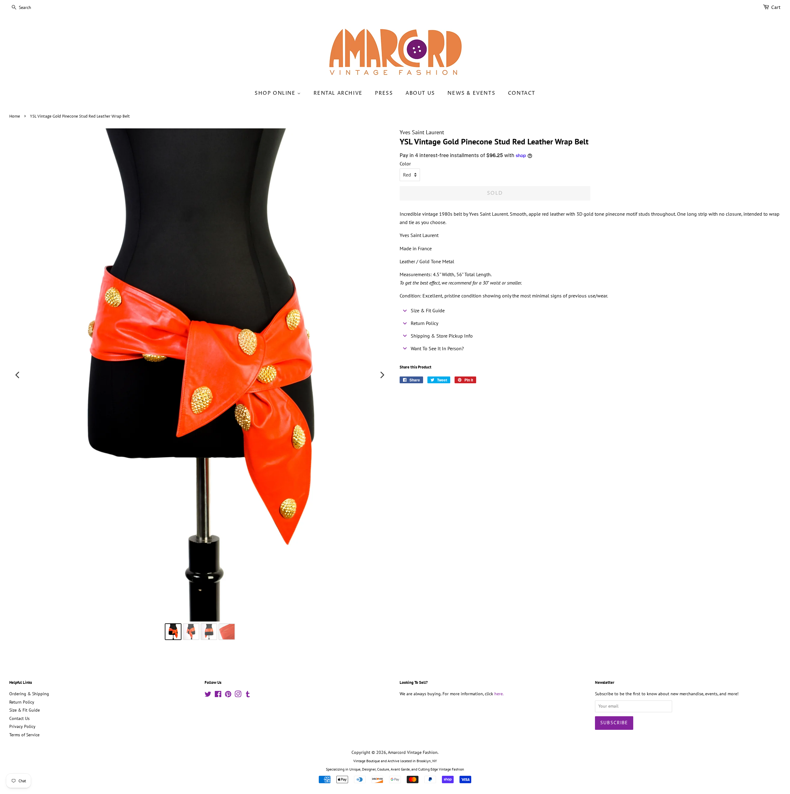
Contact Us (19, 718)
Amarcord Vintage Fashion (413, 752)
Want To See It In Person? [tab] (437, 348)
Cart (776, 7)
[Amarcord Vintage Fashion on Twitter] (208, 695)
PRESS (384, 93)
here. (499, 693)
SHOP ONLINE (276, 93)
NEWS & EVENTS (471, 93)
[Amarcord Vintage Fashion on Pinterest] (228, 695)
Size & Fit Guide (24, 710)
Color (405, 163)
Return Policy (21, 702)
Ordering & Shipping (29, 693)
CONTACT (521, 93)
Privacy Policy (22, 726)
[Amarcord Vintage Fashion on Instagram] (238, 695)
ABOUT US (420, 93)
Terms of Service (24, 735)
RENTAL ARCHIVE (338, 93)
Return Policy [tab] (424, 323)
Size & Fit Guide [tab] (428, 310)
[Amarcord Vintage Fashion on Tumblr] (247, 695)
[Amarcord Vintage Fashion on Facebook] (218, 695)
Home (14, 116)
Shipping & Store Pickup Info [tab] (442, 336)
